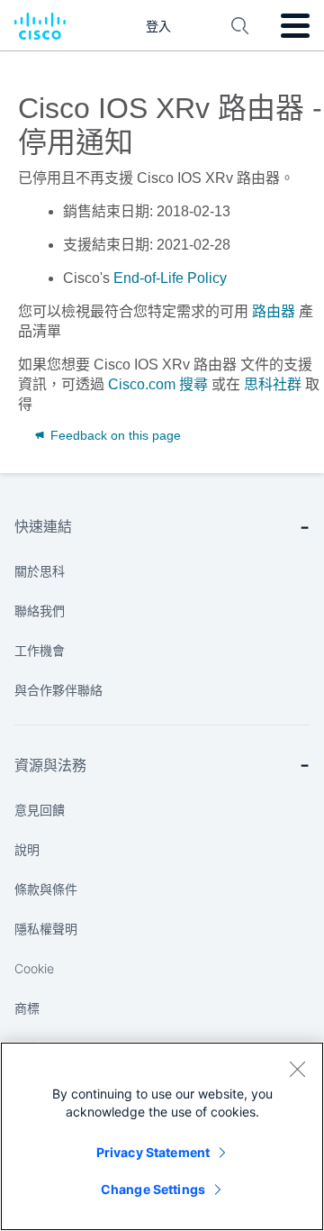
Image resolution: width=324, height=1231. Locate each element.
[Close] (297, 1069)
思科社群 (273, 384)
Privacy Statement (153, 1152)
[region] (162, 1136)
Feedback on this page (114, 435)
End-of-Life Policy (170, 278)
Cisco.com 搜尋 (158, 384)
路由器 (273, 311)
